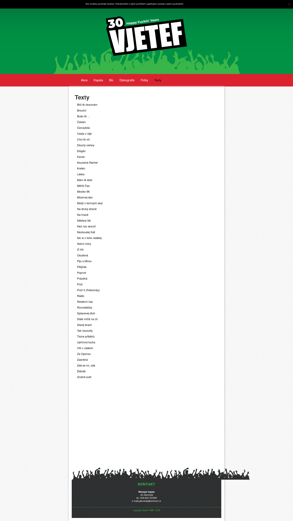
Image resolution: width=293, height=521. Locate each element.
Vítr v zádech (85, 348)
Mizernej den (85, 197)
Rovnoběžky (84, 307)
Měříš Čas (83, 186)
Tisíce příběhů (85, 336)
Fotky (144, 80)
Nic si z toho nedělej (89, 238)
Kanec (81, 157)
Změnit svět (84, 377)
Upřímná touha (86, 342)
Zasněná (82, 359)
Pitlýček (82, 267)
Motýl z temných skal (90, 203)
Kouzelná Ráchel (87, 162)
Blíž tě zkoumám (87, 104)
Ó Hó (80, 249)
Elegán (81, 151)
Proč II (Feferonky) (88, 290)
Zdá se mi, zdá (86, 365)
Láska (80, 174)
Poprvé (81, 273)
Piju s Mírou (84, 261)
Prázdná (82, 278)
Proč (80, 284)
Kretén (81, 168)
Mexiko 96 (83, 191)
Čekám (81, 122)
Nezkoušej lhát (86, 232)
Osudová (82, 255)
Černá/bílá (83, 128)
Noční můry (84, 244)
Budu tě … (83, 116)
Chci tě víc (83, 139)
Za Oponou (84, 354)
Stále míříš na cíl (87, 319)
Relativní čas (85, 302)
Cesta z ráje (84, 133)
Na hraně (82, 215)
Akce (84, 80)
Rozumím (203, 4)
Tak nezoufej (84, 330)
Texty (157, 80)
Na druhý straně (87, 209)
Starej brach (84, 325)
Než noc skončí (86, 226)
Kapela (98, 80)
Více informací (191, 4)
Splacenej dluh (86, 313)
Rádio (80, 296)
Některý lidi (84, 220)
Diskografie (127, 80)
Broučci (81, 110)
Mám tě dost (84, 180)
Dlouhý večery (85, 145)
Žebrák (81, 371)
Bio (111, 80)
